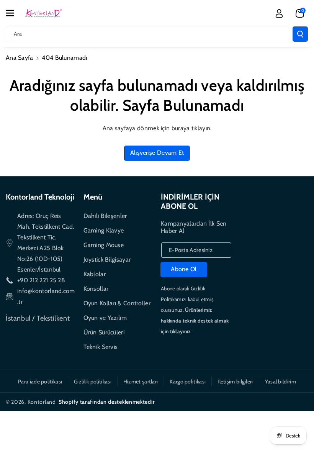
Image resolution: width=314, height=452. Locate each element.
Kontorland (42, 401)
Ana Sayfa (19, 57)
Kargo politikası (188, 381)
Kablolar (94, 274)
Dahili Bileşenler (105, 215)
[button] (14, 13)
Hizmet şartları (140, 381)
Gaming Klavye (103, 230)
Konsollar (96, 288)
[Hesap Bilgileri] (279, 13)
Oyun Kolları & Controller (117, 303)
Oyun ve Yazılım (105, 317)
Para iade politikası (40, 381)
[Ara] (300, 34)
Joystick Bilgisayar (107, 259)
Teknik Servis (100, 346)
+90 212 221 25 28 (41, 280)
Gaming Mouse (103, 245)
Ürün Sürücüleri (104, 332)
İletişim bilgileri (235, 381)
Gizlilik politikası (92, 381)
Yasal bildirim (280, 381)
